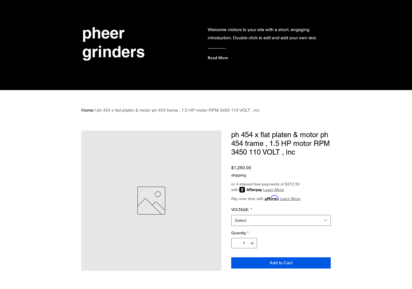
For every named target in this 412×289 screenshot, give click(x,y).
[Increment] (252, 243)
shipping (238, 175)
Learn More (273, 189)
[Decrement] (235, 243)
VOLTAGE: (241, 209)
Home (87, 110)
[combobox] (281, 220)
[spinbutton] (244, 243)
